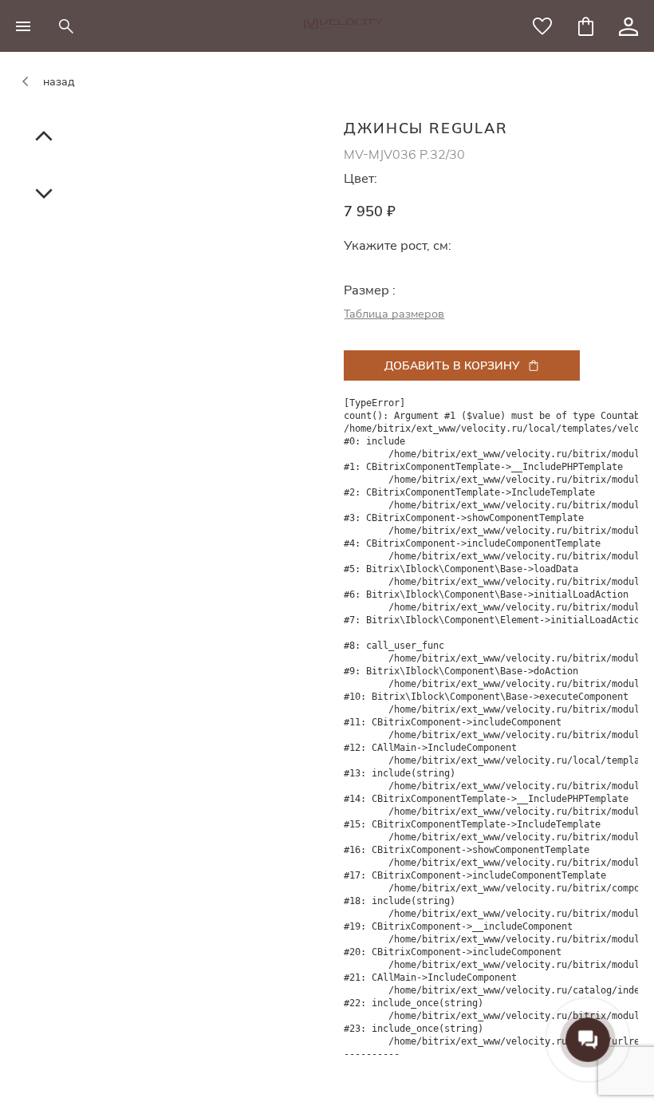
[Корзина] (585, 26)
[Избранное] (542, 26)
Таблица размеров (394, 313)
